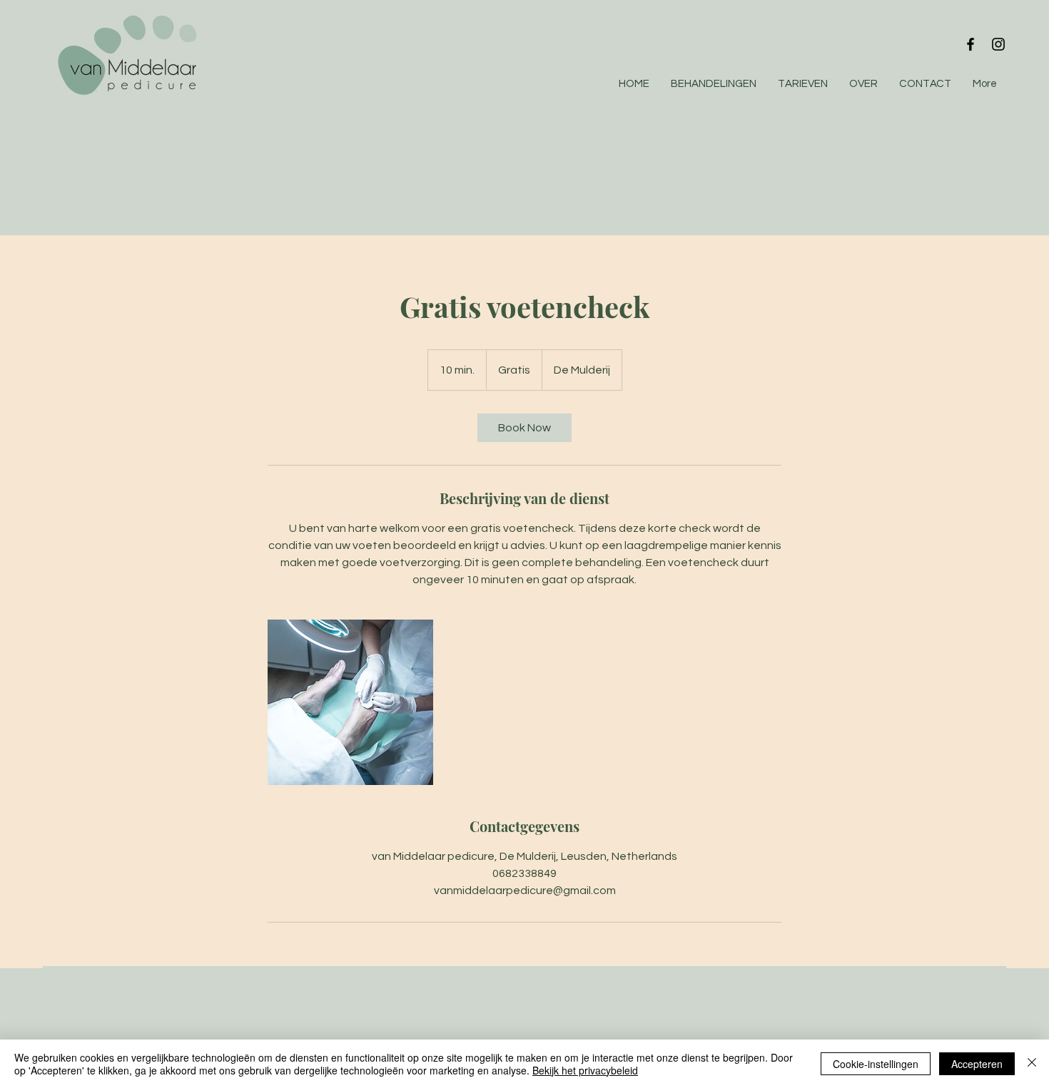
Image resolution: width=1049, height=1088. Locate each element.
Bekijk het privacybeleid (585, 1070)
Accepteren (977, 1064)
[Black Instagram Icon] (998, 44)
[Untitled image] (350, 702)
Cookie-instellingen (875, 1064)
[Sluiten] (1031, 1064)
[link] (524, 428)
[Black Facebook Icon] (970, 44)
